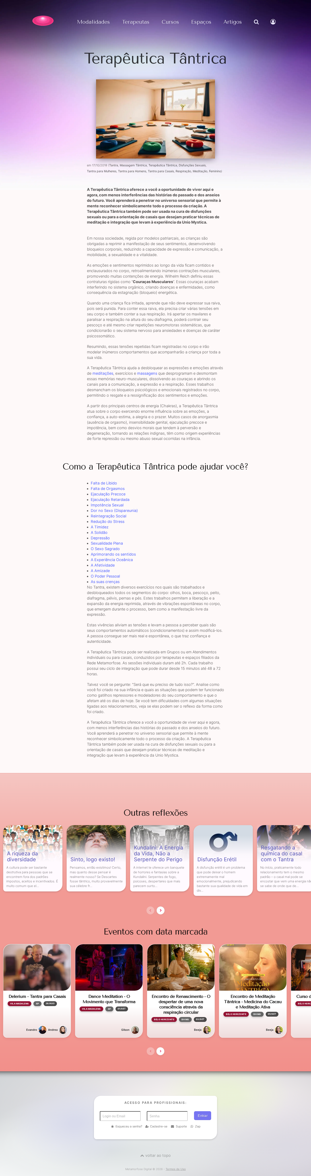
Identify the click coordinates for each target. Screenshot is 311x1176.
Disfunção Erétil (217, 860)
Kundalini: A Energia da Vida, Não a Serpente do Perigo (158, 853)
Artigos (232, 22)
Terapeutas (135, 22)
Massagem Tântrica (133, 165)
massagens (147, 373)
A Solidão (99, 532)
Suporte (181, 1126)
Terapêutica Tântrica (163, 165)
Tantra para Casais (161, 171)
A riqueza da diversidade (22, 856)
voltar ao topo (158, 1155)
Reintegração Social (108, 516)
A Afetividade (103, 565)
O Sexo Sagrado (105, 549)
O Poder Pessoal (105, 576)
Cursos (170, 22)
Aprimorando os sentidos (113, 554)
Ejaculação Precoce (108, 494)
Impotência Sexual (107, 505)
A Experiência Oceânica (112, 559)
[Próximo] (161, 910)
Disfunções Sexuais (192, 165)
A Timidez (100, 527)
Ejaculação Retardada (110, 499)
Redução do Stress (107, 521)
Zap (198, 1126)
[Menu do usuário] (273, 26)
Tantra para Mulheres (101, 171)
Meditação (200, 171)
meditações (102, 373)
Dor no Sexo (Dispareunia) (114, 510)
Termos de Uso (176, 1169)
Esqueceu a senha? (129, 1126)
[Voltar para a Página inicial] (43, 21)
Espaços (201, 22)
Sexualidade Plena (107, 543)
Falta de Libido (104, 483)
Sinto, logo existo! (92, 860)
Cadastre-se (158, 1126)
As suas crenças (105, 581)
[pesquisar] (256, 26)
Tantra (113, 165)
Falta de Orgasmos (108, 488)
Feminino (215, 171)
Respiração (183, 171)
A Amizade (100, 570)
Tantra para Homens (132, 171)
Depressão (100, 538)
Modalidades (93, 22)
